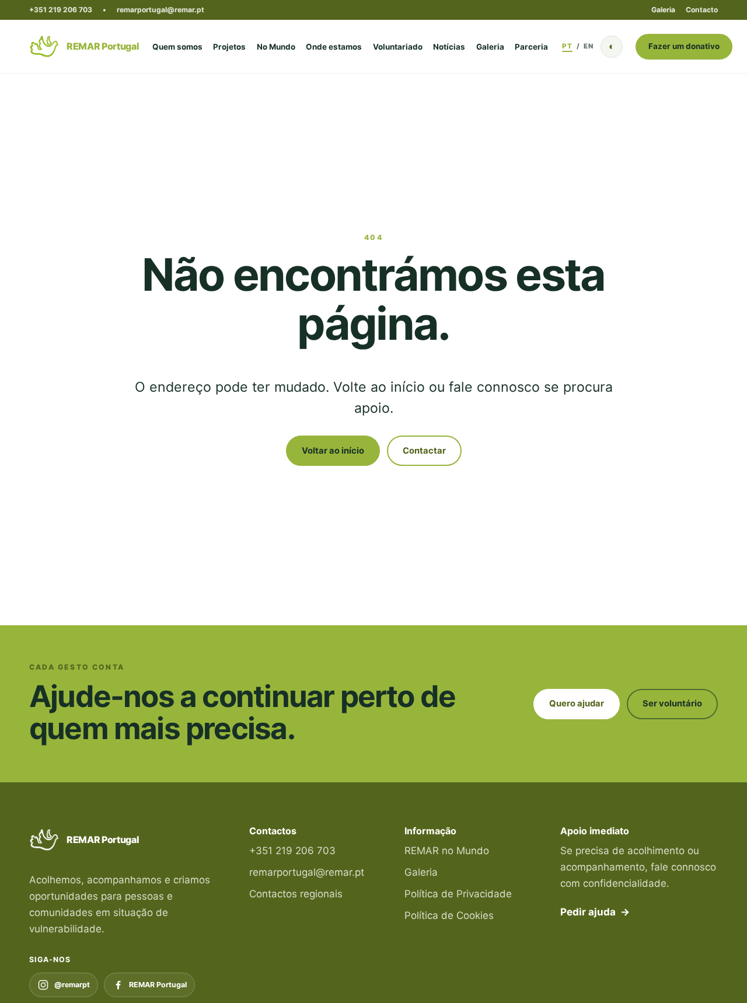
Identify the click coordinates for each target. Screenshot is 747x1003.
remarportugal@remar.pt (160, 9)
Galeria (663, 9)
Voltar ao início (333, 450)
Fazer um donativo (684, 46)
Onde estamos (334, 46)
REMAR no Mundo (446, 850)
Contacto (702, 9)
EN (588, 46)
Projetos (229, 46)
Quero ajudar (576, 703)
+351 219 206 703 (60, 9)
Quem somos (177, 46)
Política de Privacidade (458, 894)
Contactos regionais (296, 894)
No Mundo (276, 46)
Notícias (449, 46)
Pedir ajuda (595, 912)
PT (567, 46)
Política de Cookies (449, 915)
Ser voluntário (672, 703)
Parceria (531, 46)
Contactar (424, 450)
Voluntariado (398, 46)
